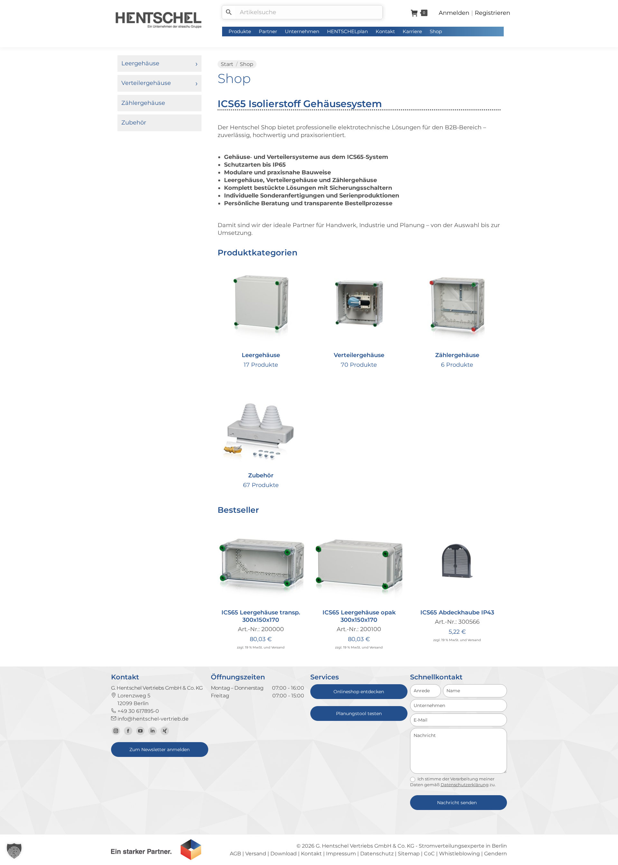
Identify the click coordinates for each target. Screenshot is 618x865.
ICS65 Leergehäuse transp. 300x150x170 (260, 616)
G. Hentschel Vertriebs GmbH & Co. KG (365, 846)
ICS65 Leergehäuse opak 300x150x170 (359, 616)
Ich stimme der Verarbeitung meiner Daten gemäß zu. (453, 781)
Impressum (341, 854)
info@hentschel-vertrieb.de (152, 719)
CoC (429, 854)
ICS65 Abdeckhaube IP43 (457, 612)
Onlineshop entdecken (358, 692)
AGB (235, 854)
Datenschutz (377, 854)
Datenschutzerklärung (465, 784)
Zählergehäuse (143, 102)
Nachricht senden (457, 802)
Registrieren (492, 12)
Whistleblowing (459, 854)
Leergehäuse (140, 63)
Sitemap (409, 854)
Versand (278, 647)
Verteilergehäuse (146, 83)
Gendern (495, 854)
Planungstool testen (359, 713)
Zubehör (133, 122)
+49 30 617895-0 (137, 711)
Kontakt (311, 854)
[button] (296, 596)
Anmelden (454, 12)
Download (283, 854)
